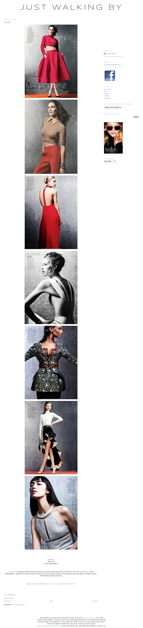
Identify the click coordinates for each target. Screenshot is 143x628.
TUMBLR (106, 96)
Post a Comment (8, 598)
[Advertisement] (121, 32)
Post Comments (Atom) (18, 604)
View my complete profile (113, 56)
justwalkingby (111, 53)
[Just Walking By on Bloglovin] (113, 108)
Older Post (95, 601)
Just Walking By (71, 7)
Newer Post (7, 601)
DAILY (106, 91)
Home (51, 601)
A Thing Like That (55, 583)
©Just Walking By (89, 618)
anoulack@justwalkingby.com (112, 65)
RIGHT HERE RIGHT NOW (68, 583)
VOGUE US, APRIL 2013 (82, 571)
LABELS (106, 93)
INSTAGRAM (107, 98)
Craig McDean (12, 571)
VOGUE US (51, 559)
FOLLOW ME (107, 89)
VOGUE (7, 22)
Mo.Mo (49, 583)
